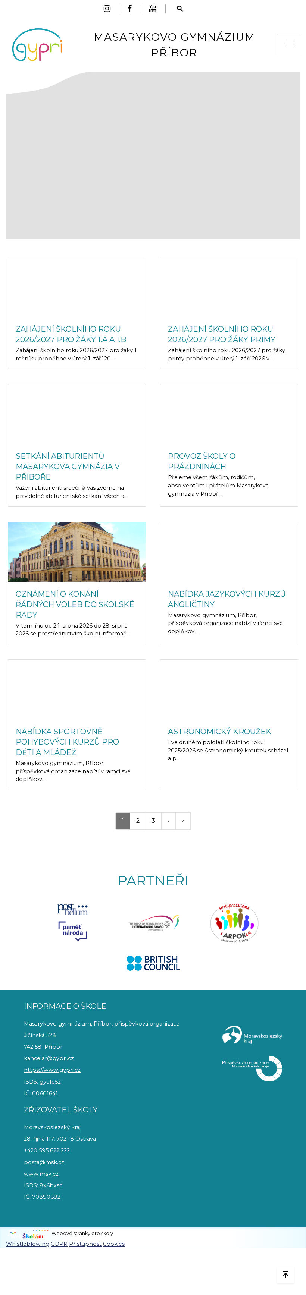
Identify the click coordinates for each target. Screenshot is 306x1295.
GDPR (59, 1244)
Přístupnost (85, 1244)
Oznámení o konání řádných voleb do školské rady (75, 604)
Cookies (114, 1244)
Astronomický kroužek (219, 731)
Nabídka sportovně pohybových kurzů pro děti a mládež (67, 742)
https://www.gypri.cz (52, 1070)
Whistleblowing (27, 1244)
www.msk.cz (41, 1174)
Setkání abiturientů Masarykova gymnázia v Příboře (68, 466)
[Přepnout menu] (288, 44)
